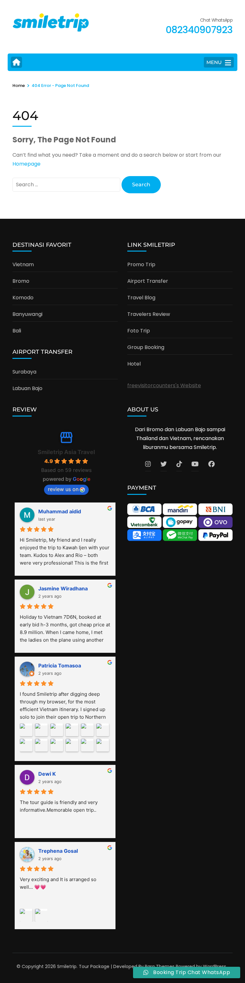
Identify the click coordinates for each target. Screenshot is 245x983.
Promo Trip (141, 264)
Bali (16, 330)
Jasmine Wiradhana (63, 588)
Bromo (20, 281)
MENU (214, 62)
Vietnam (23, 264)
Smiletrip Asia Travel (66, 452)
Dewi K (47, 774)
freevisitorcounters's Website (164, 385)
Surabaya (24, 371)
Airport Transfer (147, 281)
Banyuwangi (27, 314)
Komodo (22, 297)
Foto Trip (138, 330)
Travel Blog (141, 297)
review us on (63, 489)
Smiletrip (67, 966)
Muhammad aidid (59, 511)
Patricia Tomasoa (59, 665)
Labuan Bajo (27, 388)
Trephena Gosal (58, 851)
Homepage (26, 163)
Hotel (134, 363)
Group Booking (145, 347)
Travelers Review (148, 314)
